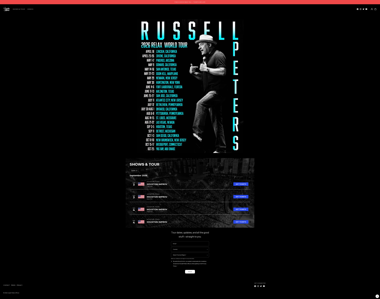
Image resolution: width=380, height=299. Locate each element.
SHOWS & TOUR (19, 9)
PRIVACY (19, 285)
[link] (240, 184)
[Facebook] (357, 9)
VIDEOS (30, 9)
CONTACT (6, 285)
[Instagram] (360, 9)
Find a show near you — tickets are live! (190, 2)
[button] (375, 9)
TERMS (13, 285)
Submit (190, 271)
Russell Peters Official (13, 293)
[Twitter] (363, 9)
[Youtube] (366, 9)
